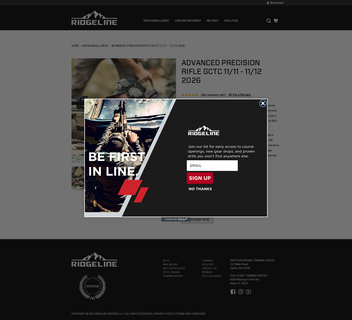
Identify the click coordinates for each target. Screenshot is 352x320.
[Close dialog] (263, 103)
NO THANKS (200, 189)
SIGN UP (200, 178)
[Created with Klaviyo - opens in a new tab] (176, 219)
